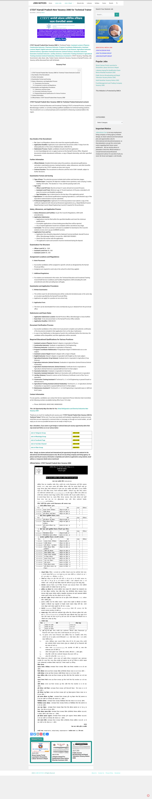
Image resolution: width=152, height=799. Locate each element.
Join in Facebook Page (38, 440)
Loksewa (89, 3)
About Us (94, 773)
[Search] (117, 15)
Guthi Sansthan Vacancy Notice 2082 (107, 80)
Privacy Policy (109, 773)
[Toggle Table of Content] (78, 70)
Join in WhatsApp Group (38, 436)
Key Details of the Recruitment (40, 75)
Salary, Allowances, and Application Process (44, 81)
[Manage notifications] (148, 795)
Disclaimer (117, 773)
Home (50, 3)
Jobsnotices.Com (101, 132)
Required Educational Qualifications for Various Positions (50, 93)
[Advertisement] (61, 126)
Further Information (37, 77)
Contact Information (37, 95)
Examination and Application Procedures (43, 87)
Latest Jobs (58, 3)
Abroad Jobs (80, 3)
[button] (117, 3)
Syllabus (97, 3)
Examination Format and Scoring (41, 79)
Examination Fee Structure (42, 83)
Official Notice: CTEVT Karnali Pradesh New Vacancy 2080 (48, 97)
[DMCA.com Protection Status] (109, 112)
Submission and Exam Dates (42, 89)
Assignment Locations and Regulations (45, 85)
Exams (104, 3)
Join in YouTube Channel (38, 444)
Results (111, 3)
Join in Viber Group (37, 447)
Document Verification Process (43, 91)
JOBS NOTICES (39, 3)
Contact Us (101, 773)
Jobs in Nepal (68, 3)
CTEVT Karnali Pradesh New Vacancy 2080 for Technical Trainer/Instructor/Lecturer (56, 72)
